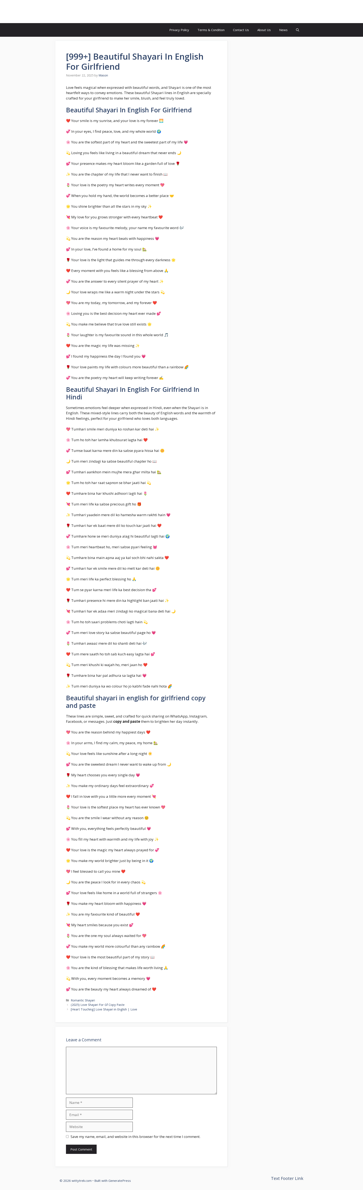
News (283, 30)
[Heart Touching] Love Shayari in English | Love (104, 1009)
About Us (264, 30)
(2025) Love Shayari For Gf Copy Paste (98, 1005)
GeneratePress (119, 1180)
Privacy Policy (179, 30)
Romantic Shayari (83, 1000)
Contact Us (241, 30)
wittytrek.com (82, 11)
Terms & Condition (211, 30)
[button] (297, 30)
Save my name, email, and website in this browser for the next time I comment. (135, 1136)
